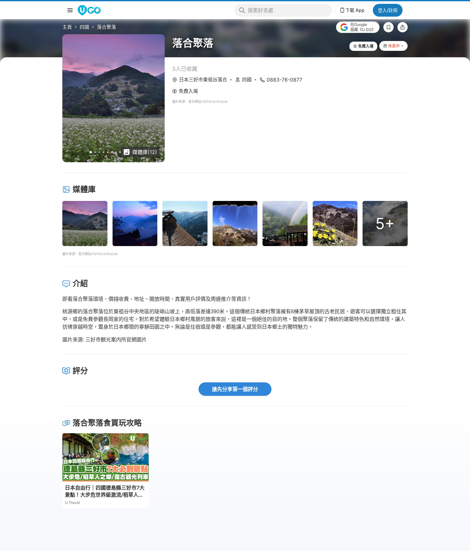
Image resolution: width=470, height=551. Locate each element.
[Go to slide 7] (116, 152)
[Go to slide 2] (95, 152)
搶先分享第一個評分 (235, 389)
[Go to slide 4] (103, 152)
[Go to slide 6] (112, 152)
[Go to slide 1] (91, 152)
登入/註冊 (387, 10)
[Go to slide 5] (107, 152)
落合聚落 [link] (106, 27)
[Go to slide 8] (120, 152)
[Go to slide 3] (99, 152)
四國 (84, 27)
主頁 (67, 27)
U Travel (72, 502)
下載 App (354, 10)
